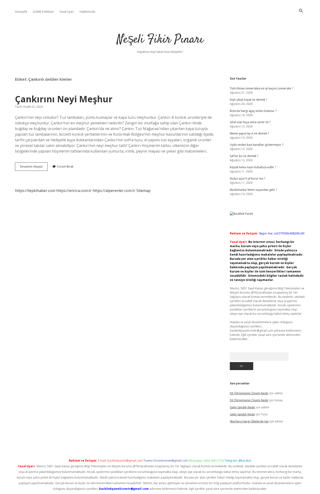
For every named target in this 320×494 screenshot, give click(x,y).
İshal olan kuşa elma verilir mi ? (250, 122)
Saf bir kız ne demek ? (244, 156)
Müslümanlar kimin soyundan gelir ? (253, 190)
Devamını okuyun (34, 167)
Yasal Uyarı (66, 12)
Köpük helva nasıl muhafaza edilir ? (253, 167)
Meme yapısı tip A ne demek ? (249, 133)
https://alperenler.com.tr (114, 190)
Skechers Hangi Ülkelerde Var (249, 421)
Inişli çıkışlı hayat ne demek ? (248, 100)
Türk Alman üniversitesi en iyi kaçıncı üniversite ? (261, 88)
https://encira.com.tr (74, 190)
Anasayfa (21, 12)
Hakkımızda (87, 12)
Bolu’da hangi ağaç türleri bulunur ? (253, 111)
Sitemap (143, 190)
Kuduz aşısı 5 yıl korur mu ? (247, 178)
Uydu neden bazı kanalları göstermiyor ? (256, 145)
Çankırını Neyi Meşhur (63, 99)
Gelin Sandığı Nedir (242, 407)
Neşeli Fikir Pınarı (160, 39)
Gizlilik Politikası (43, 12)
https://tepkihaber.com (35, 190)
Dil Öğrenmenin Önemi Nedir (249, 393)
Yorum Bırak (65, 166)
